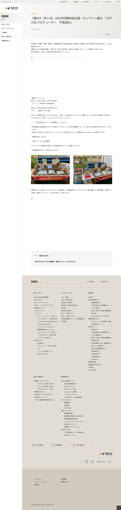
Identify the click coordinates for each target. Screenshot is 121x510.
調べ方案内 (40, 343)
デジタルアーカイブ (39, 311)
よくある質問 (45, 141)
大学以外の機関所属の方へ (98, 348)
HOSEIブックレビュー (70, 386)
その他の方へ (95, 359)
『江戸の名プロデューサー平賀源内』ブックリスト (51, 122)
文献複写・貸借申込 (66, 302)
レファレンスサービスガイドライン (74, 421)
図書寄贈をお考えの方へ (95, 365)
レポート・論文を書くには (44, 351)
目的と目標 (67, 408)
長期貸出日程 (92, 362)
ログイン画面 (65, 297)
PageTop (119, 508)
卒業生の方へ (95, 329)
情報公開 (36, 484)
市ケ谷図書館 (39, 445)
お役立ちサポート (39, 340)
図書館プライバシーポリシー (72, 427)
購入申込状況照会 (66, 311)
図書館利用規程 (68, 413)
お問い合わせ (104, 281)
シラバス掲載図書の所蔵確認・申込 (44, 400)
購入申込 (63, 308)
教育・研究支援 (6, 36)
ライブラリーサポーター (71, 394)
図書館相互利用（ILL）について (46, 329)
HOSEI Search (38, 300)
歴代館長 (66, 405)
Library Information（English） (100, 316)
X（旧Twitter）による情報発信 (73, 397)
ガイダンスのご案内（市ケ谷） (45, 384)
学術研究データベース (40, 397)
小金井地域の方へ (96, 354)
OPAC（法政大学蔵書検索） (42, 297)
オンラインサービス (8, 28)
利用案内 (4, 32)
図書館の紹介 (6, 40)
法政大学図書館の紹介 (70, 384)
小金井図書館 (80, 445)
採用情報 (63, 479)
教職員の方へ (65, 482)
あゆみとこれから (66, 400)
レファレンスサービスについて (46, 327)
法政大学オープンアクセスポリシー (44, 394)
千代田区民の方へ (96, 356)
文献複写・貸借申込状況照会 (69, 305)
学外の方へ (91, 327)
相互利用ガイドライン (70, 424)
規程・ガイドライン (66, 411)
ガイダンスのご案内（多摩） (45, 386)
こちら (42, 137)
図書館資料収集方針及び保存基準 (73, 416)
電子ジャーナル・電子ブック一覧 (43, 305)
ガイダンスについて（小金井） (45, 389)
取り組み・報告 (65, 429)
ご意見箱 (90, 367)
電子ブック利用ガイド (67, 313)
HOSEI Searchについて (43, 354)
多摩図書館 (59, 445)
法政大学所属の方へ (93, 300)
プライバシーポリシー (40, 482)
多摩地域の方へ (95, 351)
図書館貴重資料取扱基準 (71, 419)
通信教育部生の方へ (93, 319)
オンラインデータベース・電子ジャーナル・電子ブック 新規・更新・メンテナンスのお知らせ (47, 335)
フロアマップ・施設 (69, 389)
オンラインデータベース (41, 302)
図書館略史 (67, 402)
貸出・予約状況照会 (66, 300)
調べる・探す (6, 24)
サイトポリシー (38, 479)
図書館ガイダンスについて (41, 381)
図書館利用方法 (95, 302)
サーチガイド (38, 313)
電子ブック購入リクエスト (68, 316)
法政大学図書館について (68, 381)
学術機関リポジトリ (39, 308)
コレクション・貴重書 (70, 392)
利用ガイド (91, 297)
